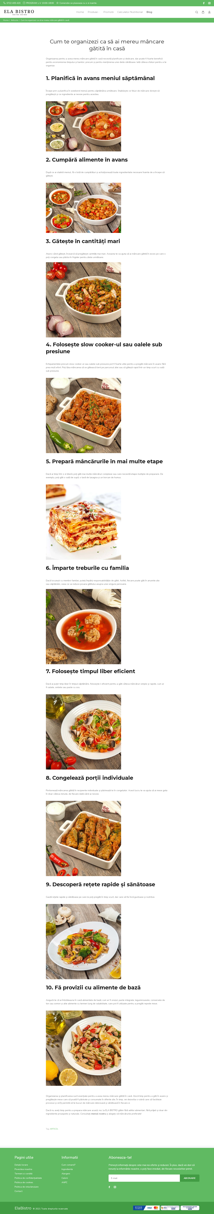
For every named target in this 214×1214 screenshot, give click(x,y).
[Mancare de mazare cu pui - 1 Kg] (83, 297)
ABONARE (190, 1178)
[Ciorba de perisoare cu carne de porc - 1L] (83, 624)
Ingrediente (67, 1169)
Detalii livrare (21, 1164)
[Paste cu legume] (83, 731)
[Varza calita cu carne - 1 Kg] (83, 415)
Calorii (65, 1178)
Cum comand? (68, 1164)
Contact (18, 1191)
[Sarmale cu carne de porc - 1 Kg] (83, 838)
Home (5, 20)
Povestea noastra (23, 1169)
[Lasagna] (83, 521)
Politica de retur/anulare (27, 1186)
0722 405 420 (13, 3)
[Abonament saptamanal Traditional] (83, 126)
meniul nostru (98, 1113)
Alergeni (66, 1173)
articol (54, 1129)
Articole (14, 20)
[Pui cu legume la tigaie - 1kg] (83, 941)
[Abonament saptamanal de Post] (83, 207)
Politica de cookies (24, 1182)
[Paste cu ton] (83, 1047)
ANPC (64, 1182)
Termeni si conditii (23, 1173)
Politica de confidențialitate (28, 1178)
